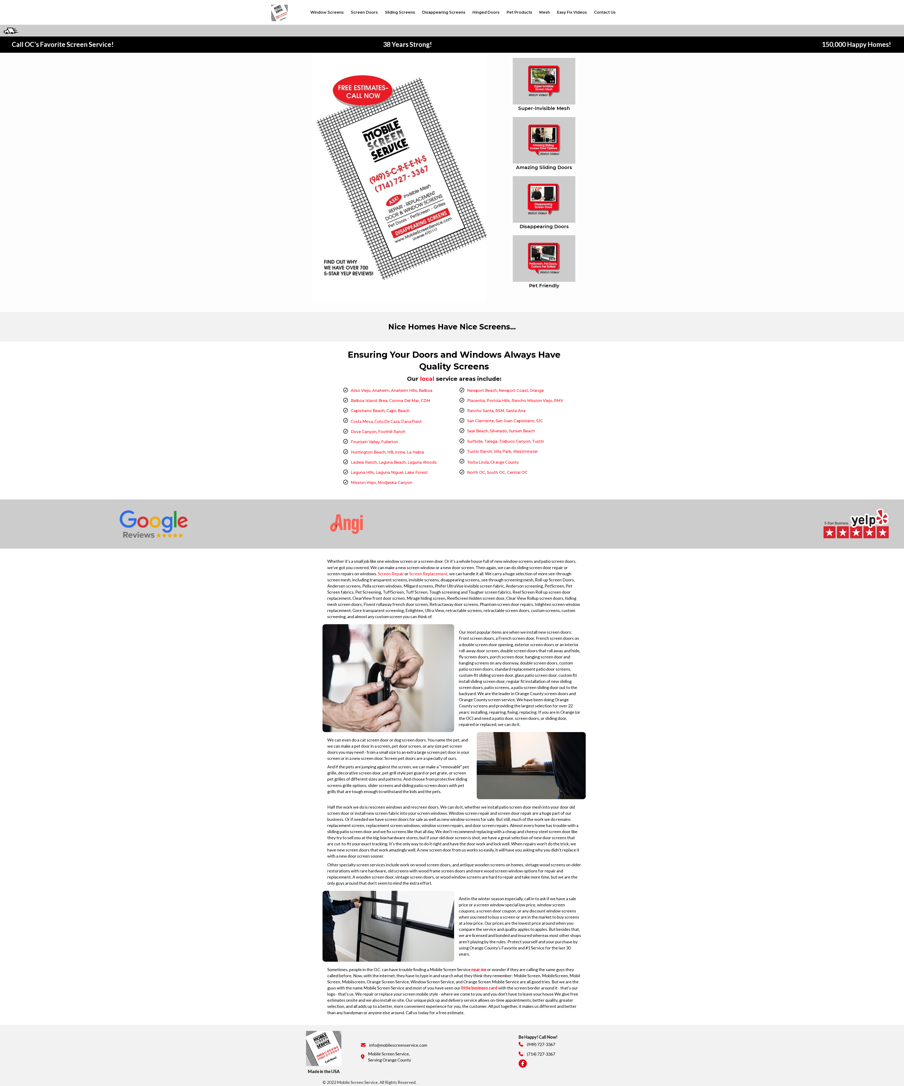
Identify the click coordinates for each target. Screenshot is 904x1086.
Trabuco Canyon (514, 441)
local (427, 378)
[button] (622, 12)
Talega (490, 441)
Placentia (476, 400)
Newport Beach (482, 390)
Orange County (504, 462)
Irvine (400, 452)
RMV (558, 400)
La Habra (415, 452)
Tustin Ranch (479, 451)
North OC (476, 472)
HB (390, 452)
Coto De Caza (387, 421)
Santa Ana (515, 411)
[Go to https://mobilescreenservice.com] (285, 12)
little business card (479, 987)
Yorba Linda (478, 462)
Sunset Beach (522, 431)
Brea (383, 400)
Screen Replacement (428, 573)
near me (478, 969)
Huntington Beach (368, 452)
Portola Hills (498, 400)
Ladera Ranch (364, 462)
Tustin (538, 441)
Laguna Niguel (389, 472)
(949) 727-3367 (541, 1044)
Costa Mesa (362, 421)
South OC (496, 472)
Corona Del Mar (404, 400)
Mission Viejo (363, 482)
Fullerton (389, 442)
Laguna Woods (422, 462)
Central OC (517, 472)
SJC (539, 421)
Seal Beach (477, 431)
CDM (425, 400)
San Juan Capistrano (515, 421)
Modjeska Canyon (395, 482)
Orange (537, 390)
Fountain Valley (365, 442)
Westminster (525, 451)
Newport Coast (513, 390)
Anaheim (380, 390)
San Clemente (480, 421)
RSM (499, 411)
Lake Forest (416, 472)
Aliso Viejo (361, 390)
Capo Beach (398, 411)
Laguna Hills (362, 472)
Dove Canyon (363, 432)
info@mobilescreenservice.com (398, 1045)
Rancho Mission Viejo (532, 400)
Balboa (425, 390)
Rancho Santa (480, 411)
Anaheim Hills (404, 390)
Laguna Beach (392, 462)
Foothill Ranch (391, 432)
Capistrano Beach (368, 411)
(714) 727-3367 (541, 1054)
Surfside (475, 441)
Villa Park (502, 451)
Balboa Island (364, 400)
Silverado (498, 431)
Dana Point (411, 421)
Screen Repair (391, 573)
